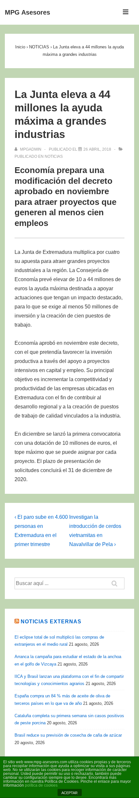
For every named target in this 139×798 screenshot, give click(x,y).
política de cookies (41, 785)
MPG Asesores (27, 12)
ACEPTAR (69, 793)
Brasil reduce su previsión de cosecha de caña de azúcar (68, 735)
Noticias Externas (51, 621)
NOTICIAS (54, 156)
